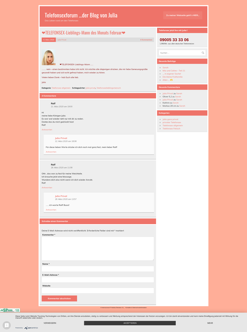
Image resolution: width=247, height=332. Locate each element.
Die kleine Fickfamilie (173, 76)
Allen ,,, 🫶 (168, 80)
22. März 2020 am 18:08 (66, 141)
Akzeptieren (129, 323)
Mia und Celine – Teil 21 (174, 70)
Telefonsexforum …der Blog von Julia (81, 15)
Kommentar (48, 235)
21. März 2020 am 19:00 (61, 106)
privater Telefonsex (172, 122)
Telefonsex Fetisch (171, 128)
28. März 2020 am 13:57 (66, 199)
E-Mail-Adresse (50, 275)
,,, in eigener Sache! (172, 73)
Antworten (47, 129)
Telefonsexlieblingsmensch (108, 88)
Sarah (165, 67)
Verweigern (50, 323)
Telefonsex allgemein (61, 88)
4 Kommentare (146, 40)
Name (46, 264)
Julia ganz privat (170, 119)
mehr (210, 323)
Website (46, 286)
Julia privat (90, 88)
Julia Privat (62, 40)
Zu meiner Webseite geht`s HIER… (182, 15)
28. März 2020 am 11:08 (61, 167)
